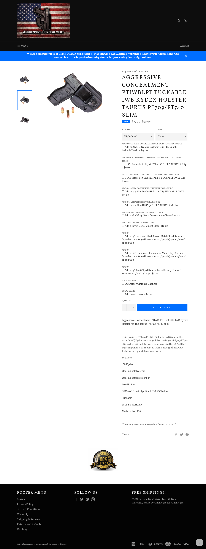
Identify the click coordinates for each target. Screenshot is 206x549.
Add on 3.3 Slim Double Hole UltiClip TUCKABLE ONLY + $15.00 (154, 193)
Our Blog (22, 529)
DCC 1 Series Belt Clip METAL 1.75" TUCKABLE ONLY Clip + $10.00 (154, 166)
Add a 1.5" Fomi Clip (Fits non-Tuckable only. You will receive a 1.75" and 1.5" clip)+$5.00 (151, 272)
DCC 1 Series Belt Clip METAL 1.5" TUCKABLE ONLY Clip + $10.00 (150, 175)
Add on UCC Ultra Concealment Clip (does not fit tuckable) (152, 144)
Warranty (23, 514)
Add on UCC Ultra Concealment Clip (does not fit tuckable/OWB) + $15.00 (149, 148)
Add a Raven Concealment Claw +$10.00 (146, 226)
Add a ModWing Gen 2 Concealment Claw (142, 212)
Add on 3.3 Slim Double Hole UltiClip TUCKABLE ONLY (147, 188)
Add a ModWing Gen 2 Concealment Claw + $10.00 (152, 215)
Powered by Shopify (58, 544)
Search (21, 499)
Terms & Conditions (28, 509)
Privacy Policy (25, 504)
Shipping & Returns (28, 519)
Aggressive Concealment (36, 544)
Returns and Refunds (29, 524)
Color (158, 130)
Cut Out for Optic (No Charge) (141, 284)
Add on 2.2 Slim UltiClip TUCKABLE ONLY (141, 202)
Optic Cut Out (129, 281)
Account (184, 46)
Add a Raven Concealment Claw (138, 223)
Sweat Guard (128, 291)
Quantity (127, 301)
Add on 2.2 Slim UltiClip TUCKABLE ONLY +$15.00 (152, 205)
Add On (125, 233)
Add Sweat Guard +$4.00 (138, 294)
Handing (126, 130)
